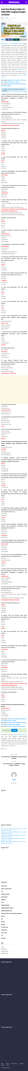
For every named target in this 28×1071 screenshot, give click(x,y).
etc (2, 891)
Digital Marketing (6, 888)
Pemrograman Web (6, 910)
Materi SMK (4, 897)
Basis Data (4, 886)
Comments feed (4, 951)
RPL (2, 919)
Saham (3, 921)
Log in (2, 947)
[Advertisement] (14, 389)
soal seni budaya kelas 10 (20, 734)
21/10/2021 (13, 18)
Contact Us (21, 1063)
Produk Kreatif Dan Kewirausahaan (11, 913)
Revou (3, 916)
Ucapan (3, 938)
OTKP (2, 902)
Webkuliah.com (5, 43)
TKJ (2, 935)
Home (2, 6)
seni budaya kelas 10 (22, 69)
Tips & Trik (4, 932)
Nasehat (3, 899)
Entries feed (4, 949)
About (8, 1065)
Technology (4, 927)
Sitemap (7, 1063)
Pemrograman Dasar (7, 908)
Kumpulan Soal (8, 6)
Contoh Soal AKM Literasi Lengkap (16, 726)
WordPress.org (4, 953)
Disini (14, 730)
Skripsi (3, 924)
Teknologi (4, 930)
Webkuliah (13, 2)
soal (5, 748)
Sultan (7, 18)
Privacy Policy (14, 1063)
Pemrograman (5, 905)
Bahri (2, 828)
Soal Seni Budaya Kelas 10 (16, 43)
